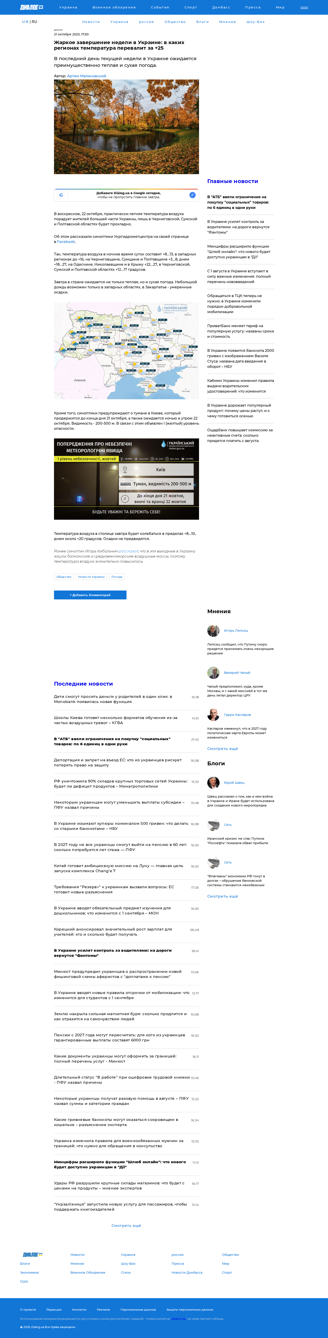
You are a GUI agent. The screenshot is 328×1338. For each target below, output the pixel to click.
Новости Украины (91, 576)
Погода (117, 576)
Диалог (58, 30)
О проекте (28, 1309)
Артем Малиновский (86, 76)
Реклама (103, 1309)
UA (25, 22)
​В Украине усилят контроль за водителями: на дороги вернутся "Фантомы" (238, 227)
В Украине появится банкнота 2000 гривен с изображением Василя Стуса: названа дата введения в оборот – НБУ (240, 358)
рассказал (129, 551)
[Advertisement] (126, 636)
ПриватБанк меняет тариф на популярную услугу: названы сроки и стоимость (240, 331)
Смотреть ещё (126, 1226)
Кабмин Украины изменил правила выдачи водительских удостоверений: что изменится (240, 386)
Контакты (79, 1309)
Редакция (54, 1309)
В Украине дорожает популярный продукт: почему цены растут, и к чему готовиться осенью (239, 410)
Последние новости (83, 683)
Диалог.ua (178, 1318)
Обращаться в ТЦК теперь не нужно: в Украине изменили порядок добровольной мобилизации (234, 304)
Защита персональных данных (189, 1309)
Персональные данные (138, 1309)
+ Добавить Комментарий (90, 595)
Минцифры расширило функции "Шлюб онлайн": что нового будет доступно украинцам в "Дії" (238, 251)
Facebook (66, 242)
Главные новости (232, 181)
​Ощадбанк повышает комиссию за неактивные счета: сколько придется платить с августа (240, 435)
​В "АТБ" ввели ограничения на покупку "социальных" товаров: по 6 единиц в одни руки (238, 202)
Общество (64, 576)
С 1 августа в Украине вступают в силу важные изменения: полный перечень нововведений (239, 276)
